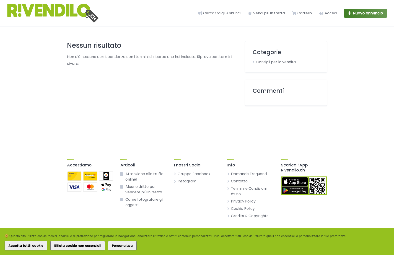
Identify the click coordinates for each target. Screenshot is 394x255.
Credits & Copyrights (249, 215)
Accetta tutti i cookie (25, 245)
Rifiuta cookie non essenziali (77, 245)
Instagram (187, 181)
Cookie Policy (243, 208)
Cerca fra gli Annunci (222, 13)
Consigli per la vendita (276, 62)
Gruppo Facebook (194, 173)
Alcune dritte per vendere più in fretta (143, 189)
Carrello (304, 13)
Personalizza (122, 245)
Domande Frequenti (249, 173)
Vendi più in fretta (269, 13)
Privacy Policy (243, 201)
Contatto (239, 181)
